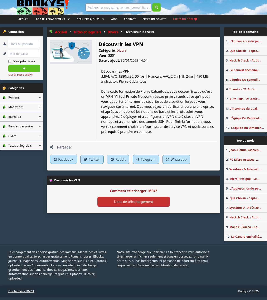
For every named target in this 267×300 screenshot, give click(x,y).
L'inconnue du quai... (242, 108)
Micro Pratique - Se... (242, 179)
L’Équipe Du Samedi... (243, 80)
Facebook (65, 159)
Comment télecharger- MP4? (133, 190)
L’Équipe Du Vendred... (244, 118)
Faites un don (183, 19)
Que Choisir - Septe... (242, 51)
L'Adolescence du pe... (243, 41)
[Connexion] (24, 68)
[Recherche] (156, 7)
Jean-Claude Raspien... (243, 150)
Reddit (120, 159)
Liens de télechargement (133, 201)
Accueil (23, 19)
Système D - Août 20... (243, 208)
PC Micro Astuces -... (242, 160)
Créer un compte (154, 19)
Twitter (94, 159)
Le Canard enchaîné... (243, 70)
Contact (130, 19)
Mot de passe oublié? (20, 74)
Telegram (148, 159)
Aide (114, 19)
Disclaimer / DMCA (21, 291)
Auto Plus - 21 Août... (243, 99)
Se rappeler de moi (24, 61)
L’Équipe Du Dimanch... (245, 128)
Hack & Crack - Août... (243, 60)
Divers (121, 50)
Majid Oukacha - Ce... (243, 227)
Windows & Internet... (243, 169)
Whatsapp (178, 159)
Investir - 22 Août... (241, 89)
